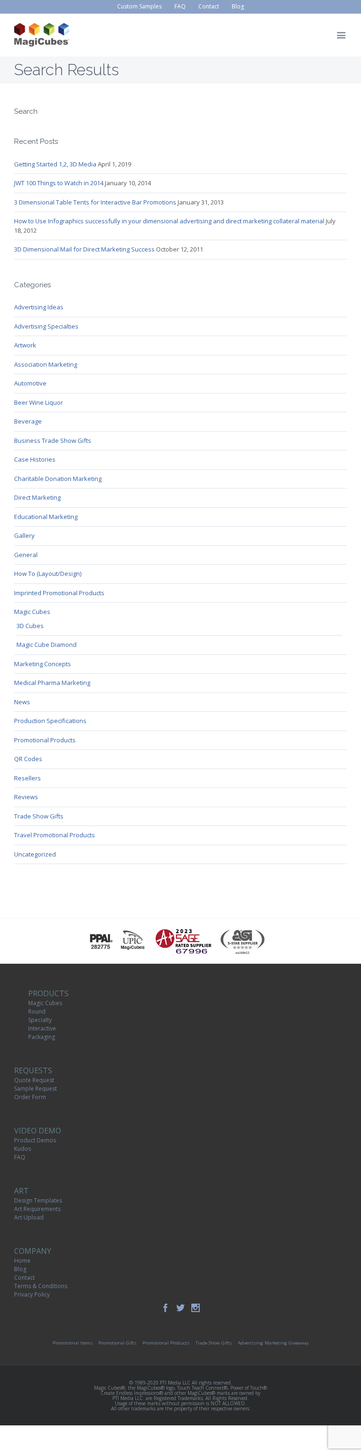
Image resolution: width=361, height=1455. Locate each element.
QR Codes (28, 759)
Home (22, 1261)
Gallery (24, 535)
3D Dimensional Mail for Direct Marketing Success (84, 249)
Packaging (41, 1037)
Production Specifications (50, 720)
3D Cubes (30, 625)
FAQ (19, 1157)
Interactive (42, 1028)
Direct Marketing (37, 497)
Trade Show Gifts (38, 816)
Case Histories (34, 459)
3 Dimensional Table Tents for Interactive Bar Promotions (95, 202)
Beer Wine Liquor (38, 402)
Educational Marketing (46, 516)
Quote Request (34, 1080)
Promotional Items (73, 1343)
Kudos (22, 1149)
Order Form (30, 1097)
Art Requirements (37, 1209)
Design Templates (38, 1200)
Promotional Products (45, 740)
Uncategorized (35, 854)
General (26, 555)
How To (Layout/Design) (47, 573)
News (22, 702)
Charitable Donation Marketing (58, 478)
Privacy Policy (32, 1294)
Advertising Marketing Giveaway (273, 1343)
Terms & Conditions (40, 1286)
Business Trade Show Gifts (52, 440)
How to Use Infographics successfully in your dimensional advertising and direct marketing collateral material (169, 221)
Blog (20, 1269)
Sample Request (35, 1089)
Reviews (26, 797)
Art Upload (29, 1217)
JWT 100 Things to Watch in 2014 (58, 183)
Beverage (28, 421)
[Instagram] (195, 1308)
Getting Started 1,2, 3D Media (55, 164)
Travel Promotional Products (54, 835)
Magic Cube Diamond (46, 644)
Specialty (40, 1020)
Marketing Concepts (42, 664)
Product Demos (35, 1140)
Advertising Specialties (46, 326)
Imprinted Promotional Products (59, 593)
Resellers (27, 778)
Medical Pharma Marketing (52, 682)
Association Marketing (45, 364)
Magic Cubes (32, 611)
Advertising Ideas (38, 307)
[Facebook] (165, 1308)
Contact (24, 1278)
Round (37, 1011)
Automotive (30, 383)
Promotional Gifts (117, 1343)
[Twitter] (180, 1308)
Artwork (25, 345)
